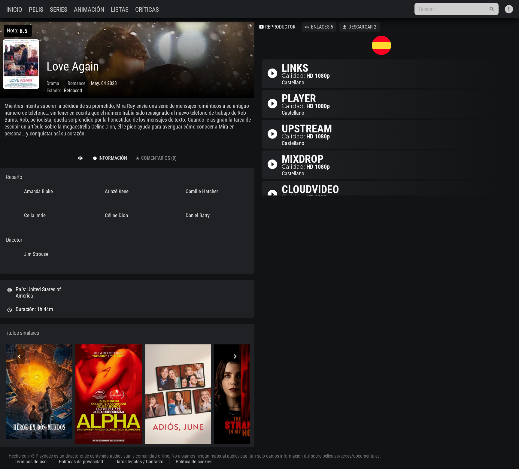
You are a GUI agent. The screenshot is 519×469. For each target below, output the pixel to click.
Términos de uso (31, 461)
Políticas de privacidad (81, 461)
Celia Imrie (35, 215)
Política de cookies (194, 461)
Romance (77, 83)
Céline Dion (116, 215)
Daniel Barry (198, 215)
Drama (53, 83)
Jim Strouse (36, 254)
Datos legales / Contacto (139, 461)
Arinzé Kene (117, 191)
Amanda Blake (38, 191)
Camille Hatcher (202, 191)
